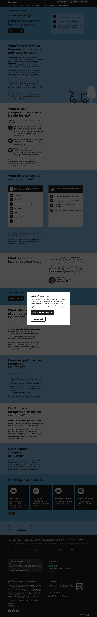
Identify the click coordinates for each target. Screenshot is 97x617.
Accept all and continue (42, 312)
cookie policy (61, 307)
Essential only (38, 319)
